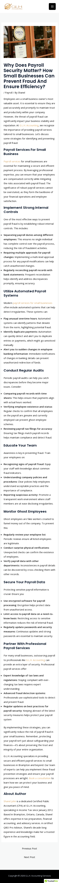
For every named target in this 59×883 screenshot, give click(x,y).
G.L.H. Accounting (29, 125)
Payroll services (12, 161)
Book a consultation (40, 778)
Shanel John (10, 801)
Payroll (8, 92)
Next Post (29, 857)
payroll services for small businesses (32, 303)
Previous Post (29, 848)
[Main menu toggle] (52, 6)
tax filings (19, 433)
